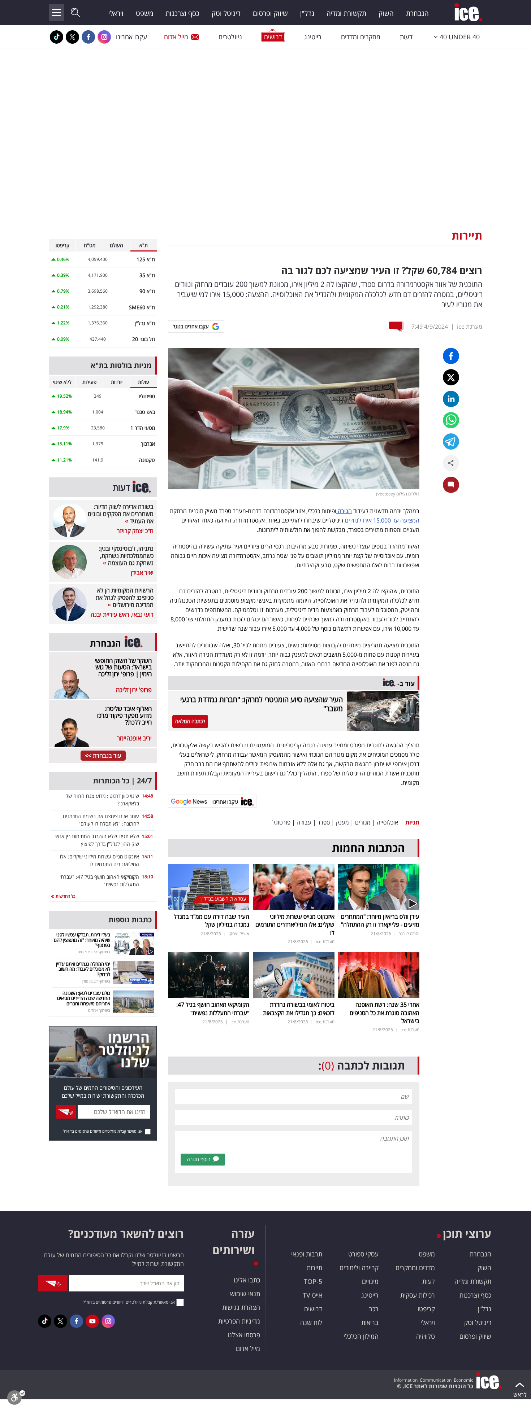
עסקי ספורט (363, 1254)
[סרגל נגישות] (16, 1399)
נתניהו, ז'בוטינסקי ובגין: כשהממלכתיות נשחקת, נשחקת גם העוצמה (126, 556)
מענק (342, 822)
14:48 (147, 796)
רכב (374, 1308)
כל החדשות (65, 896)
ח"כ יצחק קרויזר (135, 531)
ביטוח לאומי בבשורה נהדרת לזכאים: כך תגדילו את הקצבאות (298, 1008)
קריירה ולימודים (359, 1267)
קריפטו (426, 1308)
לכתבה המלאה (190, 721)
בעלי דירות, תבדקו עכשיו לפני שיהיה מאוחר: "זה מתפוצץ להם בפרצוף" (82, 939)
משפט (144, 13)
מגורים (363, 822)
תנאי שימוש (245, 1293)
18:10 (147, 877)
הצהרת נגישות (241, 1307)
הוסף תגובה (199, 1159)
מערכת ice (469, 327)
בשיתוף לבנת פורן (96, 981)
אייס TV (312, 1295)
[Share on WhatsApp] (451, 420)
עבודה (304, 822)
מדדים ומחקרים (415, 1267)
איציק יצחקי (239, 934)
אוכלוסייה (387, 822)
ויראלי (116, 13)
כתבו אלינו (247, 1280)
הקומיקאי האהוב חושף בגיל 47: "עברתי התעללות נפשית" (212, 1008)
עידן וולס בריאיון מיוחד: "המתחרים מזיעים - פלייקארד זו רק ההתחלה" (380, 920)
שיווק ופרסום (270, 13)
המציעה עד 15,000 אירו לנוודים (382, 520)
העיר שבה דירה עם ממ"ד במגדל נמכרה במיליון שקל (211, 920)
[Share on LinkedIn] (451, 399)
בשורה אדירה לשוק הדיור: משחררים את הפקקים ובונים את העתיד (121, 514)
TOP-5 (313, 1281)
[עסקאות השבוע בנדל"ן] (208, 886)
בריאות (370, 1322)
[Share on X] (451, 377)
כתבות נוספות (130, 919)
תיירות (467, 235)
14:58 (147, 816)
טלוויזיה (425, 1336)
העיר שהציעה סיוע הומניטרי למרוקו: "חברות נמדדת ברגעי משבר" (261, 704)
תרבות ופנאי (306, 1254)
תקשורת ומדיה (346, 13)
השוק (386, 13)
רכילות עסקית (417, 1295)
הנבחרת (417, 13)
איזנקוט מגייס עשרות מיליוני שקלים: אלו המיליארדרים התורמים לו (294, 925)
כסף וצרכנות (182, 13)
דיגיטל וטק (226, 13)
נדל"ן (307, 13)
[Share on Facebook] (451, 356)
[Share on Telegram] (451, 441)
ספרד (324, 822)
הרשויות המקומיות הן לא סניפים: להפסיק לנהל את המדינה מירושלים (125, 597)
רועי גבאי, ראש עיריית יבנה (122, 614)
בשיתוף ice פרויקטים (94, 951)
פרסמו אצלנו (244, 1334)
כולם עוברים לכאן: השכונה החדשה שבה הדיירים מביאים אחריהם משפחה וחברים (83, 998)
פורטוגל (281, 822)
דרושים (313, 1308)
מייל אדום (176, 36)
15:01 (147, 836)
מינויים (370, 1281)
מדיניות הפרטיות (239, 1321)
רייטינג (312, 36)
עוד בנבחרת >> (103, 756)
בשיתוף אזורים (99, 1010)
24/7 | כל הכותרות (122, 781)
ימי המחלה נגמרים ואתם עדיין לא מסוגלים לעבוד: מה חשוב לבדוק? (83, 969)
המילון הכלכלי (361, 1336)
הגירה (344, 511)
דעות (406, 36)
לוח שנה (311, 1322)
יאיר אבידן (142, 573)
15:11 (147, 856)
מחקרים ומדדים (360, 36)
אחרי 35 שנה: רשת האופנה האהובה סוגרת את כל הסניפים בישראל (384, 1013)
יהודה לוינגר (409, 934)
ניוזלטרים (230, 36)
